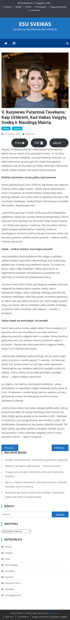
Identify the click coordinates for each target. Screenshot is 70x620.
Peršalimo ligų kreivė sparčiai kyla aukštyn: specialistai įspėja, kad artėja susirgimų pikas (34, 494)
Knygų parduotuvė (58, 6)
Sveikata (8, 6)
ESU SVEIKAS (35, 23)
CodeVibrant (53, 613)
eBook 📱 (59, 143)
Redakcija (29, 133)
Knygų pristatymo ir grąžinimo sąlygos (49, 616)
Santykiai (10, 571)
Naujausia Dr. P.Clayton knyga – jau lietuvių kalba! (12, 447)
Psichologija (40, 6)
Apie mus (9, 616)
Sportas (9, 577)
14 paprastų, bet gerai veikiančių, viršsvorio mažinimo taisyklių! (34, 474)
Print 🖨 (19, 143)
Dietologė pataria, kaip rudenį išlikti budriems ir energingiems (61, 447)
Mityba (18, 6)
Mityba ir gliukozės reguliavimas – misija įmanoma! (33, 465)
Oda (7, 558)
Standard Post (12, 583)
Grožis (28, 6)
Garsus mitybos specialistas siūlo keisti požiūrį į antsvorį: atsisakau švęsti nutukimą (36, 484)
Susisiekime (35, 10)
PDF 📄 (39, 143)
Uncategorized (13, 595)
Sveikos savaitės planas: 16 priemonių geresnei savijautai (36, 459)
